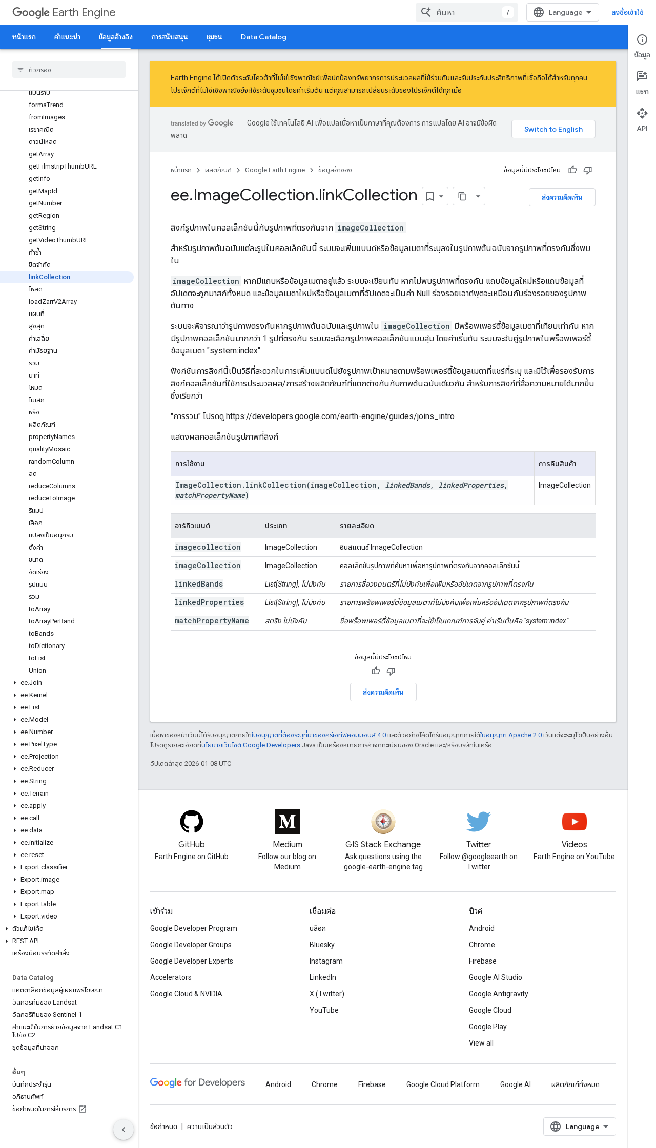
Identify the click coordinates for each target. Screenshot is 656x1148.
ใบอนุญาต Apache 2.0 (511, 735)
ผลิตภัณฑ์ (218, 170)
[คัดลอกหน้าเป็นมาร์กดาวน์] (462, 196)
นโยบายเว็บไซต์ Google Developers (250, 745)
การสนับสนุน (169, 36)
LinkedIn (323, 977)
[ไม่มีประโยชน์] (588, 170)
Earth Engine (84, 12)
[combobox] (467, 12)
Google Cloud (490, 1010)
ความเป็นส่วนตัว (210, 1126)
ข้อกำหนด (163, 1126)
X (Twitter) (327, 994)
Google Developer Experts (191, 961)
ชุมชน (214, 36)
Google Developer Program (193, 928)
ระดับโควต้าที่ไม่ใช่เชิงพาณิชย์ (279, 78)
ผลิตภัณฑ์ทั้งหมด (575, 1084)
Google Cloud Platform (443, 1084)
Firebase (483, 961)
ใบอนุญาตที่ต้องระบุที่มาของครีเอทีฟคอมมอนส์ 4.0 (319, 735)
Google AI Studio (495, 977)
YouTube (324, 1010)
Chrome (482, 945)
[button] (67, 683)
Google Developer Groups (191, 945)
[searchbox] (69, 69)
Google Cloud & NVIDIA (186, 994)
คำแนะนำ (67, 36)
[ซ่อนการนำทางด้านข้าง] (123, 1129)
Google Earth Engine (275, 170)
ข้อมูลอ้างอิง (116, 36)
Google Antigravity (498, 994)
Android (482, 928)
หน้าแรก (24, 36)
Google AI (515, 1084)
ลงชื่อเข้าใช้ (627, 12)
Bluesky (322, 945)
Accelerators (171, 977)
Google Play (488, 1026)
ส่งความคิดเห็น (562, 197)
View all (481, 1043)
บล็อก (318, 928)
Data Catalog (263, 36)
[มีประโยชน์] (572, 170)
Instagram (326, 961)
